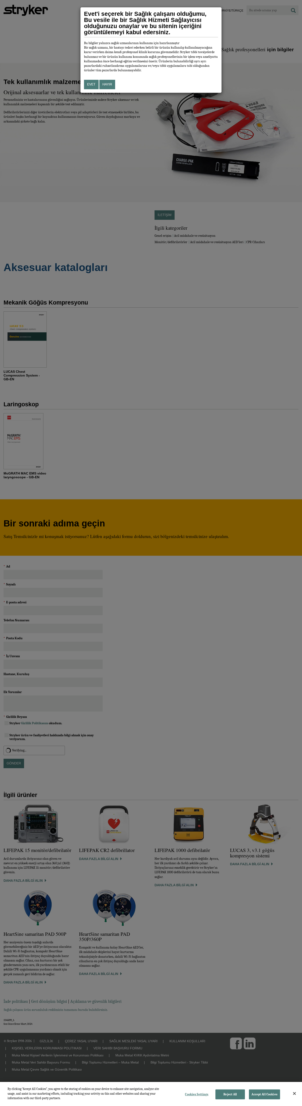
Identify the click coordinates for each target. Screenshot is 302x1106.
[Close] (294, 1093)
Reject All (230, 1094)
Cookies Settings (196, 1094)
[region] (151, 1094)
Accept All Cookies (264, 1094)
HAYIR (107, 84)
